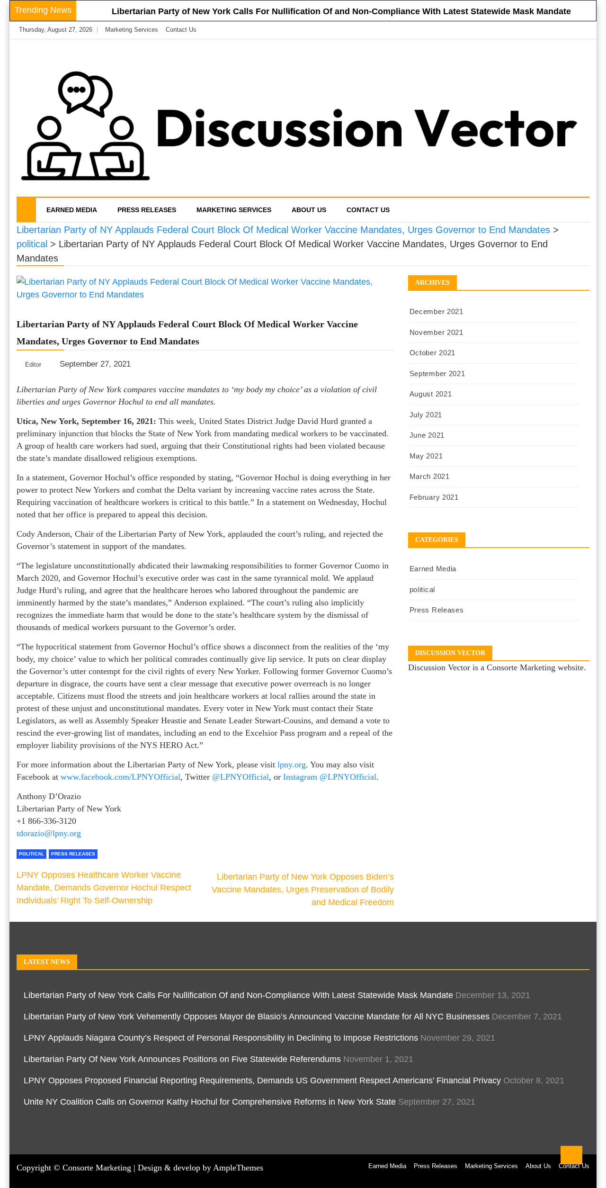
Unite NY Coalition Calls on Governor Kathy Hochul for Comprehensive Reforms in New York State (210, 1102)
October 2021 (432, 353)
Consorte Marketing (96, 1167)
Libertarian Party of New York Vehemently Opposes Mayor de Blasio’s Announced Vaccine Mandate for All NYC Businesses (257, 1016)
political (31, 853)
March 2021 (430, 476)
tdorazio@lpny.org (49, 833)
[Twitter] (566, 30)
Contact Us (181, 29)
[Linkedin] (579, 30)
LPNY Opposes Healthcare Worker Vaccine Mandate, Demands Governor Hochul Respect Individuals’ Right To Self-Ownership (104, 887)
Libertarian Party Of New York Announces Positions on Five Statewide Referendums (182, 1059)
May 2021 (426, 456)
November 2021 (436, 332)
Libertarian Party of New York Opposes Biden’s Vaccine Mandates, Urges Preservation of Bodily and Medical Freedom (303, 889)
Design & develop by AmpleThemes (200, 1167)
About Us (309, 210)
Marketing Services (131, 29)
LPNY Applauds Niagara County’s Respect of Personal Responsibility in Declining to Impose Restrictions (221, 1038)
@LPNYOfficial (240, 777)
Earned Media (71, 210)
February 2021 (434, 497)
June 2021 (427, 435)
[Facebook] (552, 30)
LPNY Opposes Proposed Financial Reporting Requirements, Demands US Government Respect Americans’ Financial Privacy (262, 1080)
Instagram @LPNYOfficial (329, 777)
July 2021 (426, 415)
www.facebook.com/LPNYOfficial (120, 777)
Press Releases (146, 210)
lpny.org (291, 764)
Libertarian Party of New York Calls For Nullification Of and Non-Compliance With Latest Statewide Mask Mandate (341, 11)
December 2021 (436, 311)
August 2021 (431, 394)
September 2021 (437, 373)
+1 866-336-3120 (46, 821)
